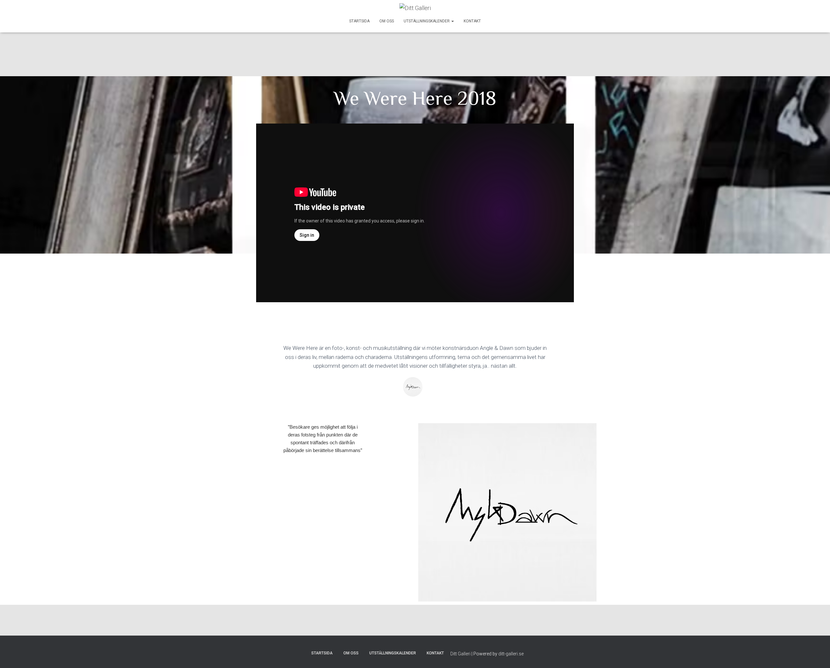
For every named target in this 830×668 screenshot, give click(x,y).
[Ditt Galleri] (415, 8)
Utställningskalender (427, 21)
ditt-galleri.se (511, 653)
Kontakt (472, 21)
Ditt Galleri (460, 653)
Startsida (359, 21)
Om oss (386, 21)
